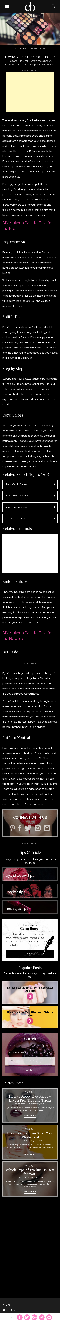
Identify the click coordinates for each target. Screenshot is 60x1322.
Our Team (8, 1305)
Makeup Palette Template (17, 484)
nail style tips (17, 908)
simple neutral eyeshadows (17, 753)
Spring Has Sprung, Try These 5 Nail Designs (30, 989)
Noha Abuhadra (21, 48)
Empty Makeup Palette (16, 507)
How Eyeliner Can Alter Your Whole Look (30, 1014)
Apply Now (30, 953)
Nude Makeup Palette (15, 518)
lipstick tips (15, 892)
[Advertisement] (30, 92)
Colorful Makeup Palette (16, 495)
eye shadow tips (20, 875)
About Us (8, 1310)
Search (53, 6)
